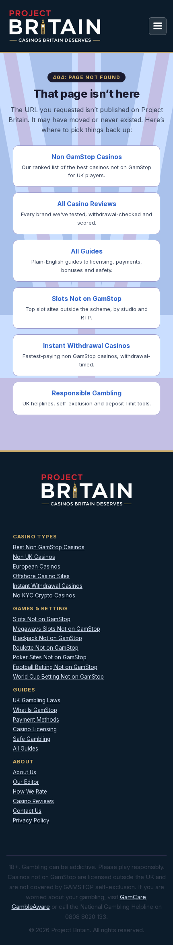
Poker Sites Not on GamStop (49, 657)
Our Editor (26, 782)
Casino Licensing (35, 729)
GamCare (133, 897)
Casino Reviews (33, 801)
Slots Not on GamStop (41, 619)
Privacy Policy (31, 820)
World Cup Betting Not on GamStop (58, 676)
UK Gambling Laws (36, 700)
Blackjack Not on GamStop (47, 638)
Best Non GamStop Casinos (48, 547)
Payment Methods (36, 719)
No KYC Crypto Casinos (44, 595)
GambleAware (31, 906)
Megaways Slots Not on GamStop (56, 629)
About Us (24, 772)
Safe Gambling (31, 739)
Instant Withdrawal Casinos (47, 586)
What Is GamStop (35, 710)
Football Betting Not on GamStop (55, 667)
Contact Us (27, 811)
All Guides (25, 748)
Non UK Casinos (34, 557)
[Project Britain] (54, 26)
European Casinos (36, 566)
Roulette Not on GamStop (45, 647)
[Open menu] (158, 26)
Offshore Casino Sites (41, 576)
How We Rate (30, 791)
